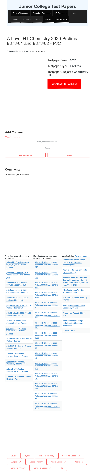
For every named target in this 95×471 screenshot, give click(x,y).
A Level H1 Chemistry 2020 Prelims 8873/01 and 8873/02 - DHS (47, 386)
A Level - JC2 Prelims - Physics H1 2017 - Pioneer (17, 354)
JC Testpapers (60, 13)
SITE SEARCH (61, 19)
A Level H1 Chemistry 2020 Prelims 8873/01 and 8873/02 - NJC (47, 325)
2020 (73, 60)
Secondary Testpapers (41, 13)
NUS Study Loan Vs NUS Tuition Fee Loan (73, 291)
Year (37, 19)
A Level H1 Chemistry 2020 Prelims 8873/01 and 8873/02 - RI (47, 305)
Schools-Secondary (42, 468)
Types (27, 455)
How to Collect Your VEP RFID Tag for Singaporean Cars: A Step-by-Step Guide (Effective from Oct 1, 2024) (75, 281)
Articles (48, 19)
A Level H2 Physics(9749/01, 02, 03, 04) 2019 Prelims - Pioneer (18, 264)
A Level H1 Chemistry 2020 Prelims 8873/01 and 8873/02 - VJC (47, 264)
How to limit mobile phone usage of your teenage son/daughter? (74, 262)
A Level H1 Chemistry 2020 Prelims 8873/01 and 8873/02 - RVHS (47, 295)
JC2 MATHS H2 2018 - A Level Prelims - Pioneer (18, 347)
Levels (74, 13)
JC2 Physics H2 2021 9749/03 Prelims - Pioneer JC (18, 314)
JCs (61, 468)
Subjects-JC (16, 462)
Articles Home (81, 256)
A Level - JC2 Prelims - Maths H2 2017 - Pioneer (18, 377)
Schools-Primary (18, 468)
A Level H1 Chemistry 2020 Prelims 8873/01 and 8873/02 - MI (47, 345)
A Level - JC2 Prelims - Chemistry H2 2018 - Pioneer (18, 362)
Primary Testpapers (20, 13)
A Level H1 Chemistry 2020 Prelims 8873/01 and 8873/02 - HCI (47, 365)
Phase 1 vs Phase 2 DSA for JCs (74, 314)
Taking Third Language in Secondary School (74, 306)
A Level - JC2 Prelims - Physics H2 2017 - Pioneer (17, 370)
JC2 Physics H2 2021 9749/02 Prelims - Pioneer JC (18, 306)
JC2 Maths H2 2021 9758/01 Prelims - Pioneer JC (17, 298)
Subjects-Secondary (71, 455)
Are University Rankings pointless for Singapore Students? (73, 323)
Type (15, 19)
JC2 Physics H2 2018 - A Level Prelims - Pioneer (19, 339)
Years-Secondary (59, 462)
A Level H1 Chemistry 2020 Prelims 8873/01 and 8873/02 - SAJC (47, 285)
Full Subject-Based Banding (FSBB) (75, 298)
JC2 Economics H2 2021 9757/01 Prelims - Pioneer (17, 291)
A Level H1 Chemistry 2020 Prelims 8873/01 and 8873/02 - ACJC (47, 406)
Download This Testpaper (64, 84)
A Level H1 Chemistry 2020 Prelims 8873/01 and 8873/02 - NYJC (47, 335)
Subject (26, 19)
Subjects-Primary (46, 455)
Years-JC (79, 462)
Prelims (75, 66)
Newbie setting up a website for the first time (75, 271)
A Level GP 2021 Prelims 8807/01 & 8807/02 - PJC (16, 283)
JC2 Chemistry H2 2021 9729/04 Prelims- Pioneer (16, 321)
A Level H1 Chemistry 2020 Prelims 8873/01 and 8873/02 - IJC (47, 355)
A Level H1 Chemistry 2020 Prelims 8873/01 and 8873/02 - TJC (47, 274)
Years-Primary (36, 462)
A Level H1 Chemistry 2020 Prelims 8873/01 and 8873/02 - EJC (47, 376)
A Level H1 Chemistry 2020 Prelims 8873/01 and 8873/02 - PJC (42, 40)
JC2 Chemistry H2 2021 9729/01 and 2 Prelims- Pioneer (16, 330)
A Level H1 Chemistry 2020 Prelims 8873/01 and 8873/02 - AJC (47, 396)
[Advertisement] (26, 73)
